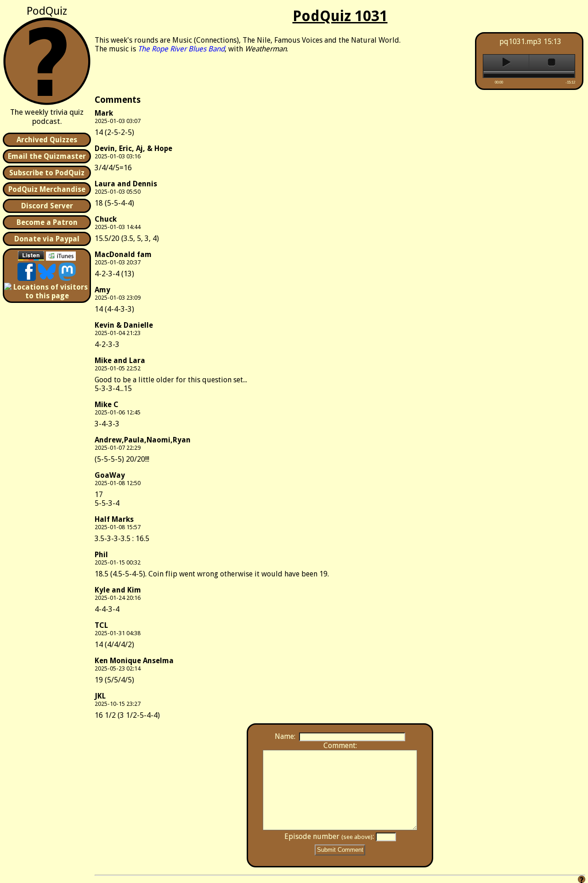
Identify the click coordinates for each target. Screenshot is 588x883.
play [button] (506, 62)
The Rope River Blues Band (181, 49)
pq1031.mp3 (520, 41)
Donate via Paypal (46, 239)
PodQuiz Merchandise (46, 189)
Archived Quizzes (47, 139)
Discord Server (47, 205)
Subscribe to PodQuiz (47, 172)
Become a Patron (47, 222)
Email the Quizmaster (47, 156)
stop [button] (552, 62)
